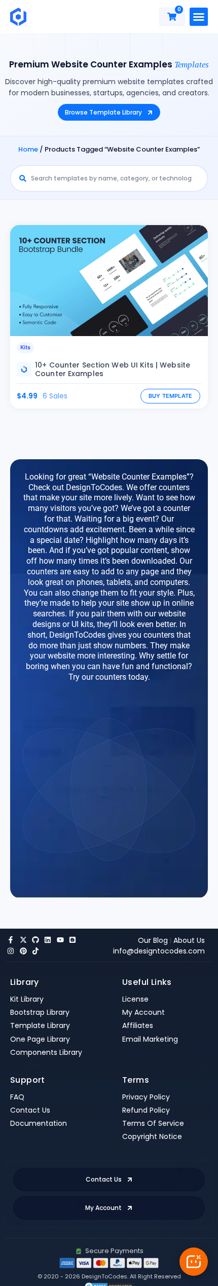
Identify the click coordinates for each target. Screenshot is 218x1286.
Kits (25, 347)
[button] (199, 17)
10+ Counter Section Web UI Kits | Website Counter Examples (112, 369)
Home (28, 149)
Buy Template (171, 395)
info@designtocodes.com (159, 951)
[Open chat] (193, 1261)
